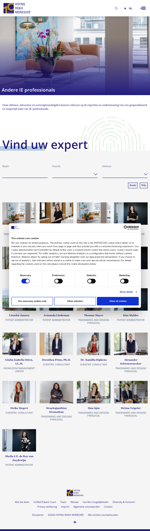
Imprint (65, 506)
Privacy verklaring (47, 506)
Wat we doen (22, 502)
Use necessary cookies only (32, 301)
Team (63, 502)
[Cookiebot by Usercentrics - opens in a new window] (126, 227)
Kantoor (106, 166)
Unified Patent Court (44, 502)
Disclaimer (38, 515)
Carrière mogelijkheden (96, 502)
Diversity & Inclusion (124, 502)
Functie (56, 166)
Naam (5, 166)
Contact (108, 506)
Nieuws (74, 502)
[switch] (58, 281)
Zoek (132, 185)
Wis (143, 185)
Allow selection (75, 301)
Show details (126, 292)
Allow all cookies (118, 301)
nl (130, 8)
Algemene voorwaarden (86, 506)
